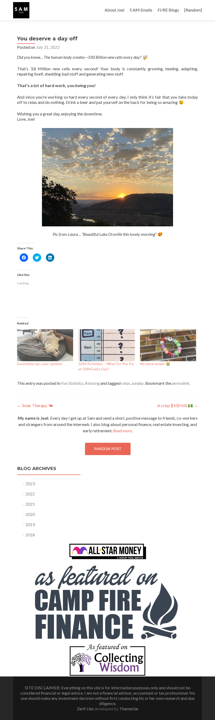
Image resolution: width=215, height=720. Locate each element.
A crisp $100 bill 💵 (177, 405)
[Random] (193, 9)
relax (125, 383)
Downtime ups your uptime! (40, 363)
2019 (30, 524)
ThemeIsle (128, 708)
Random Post (107, 449)
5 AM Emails (141, 9)
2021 (30, 504)
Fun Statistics (72, 383)
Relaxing (92, 383)
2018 (30, 534)
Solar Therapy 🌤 (35, 405)
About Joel (114, 9)
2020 (30, 514)
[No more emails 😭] (168, 345)
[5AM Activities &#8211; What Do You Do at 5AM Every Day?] (106, 345)
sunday (138, 383)
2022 (30, 493)
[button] (21, 10)
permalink (180, 383)
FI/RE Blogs (168, 9)
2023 (30, 483)
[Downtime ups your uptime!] (45, 345)
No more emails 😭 (155, 363)
